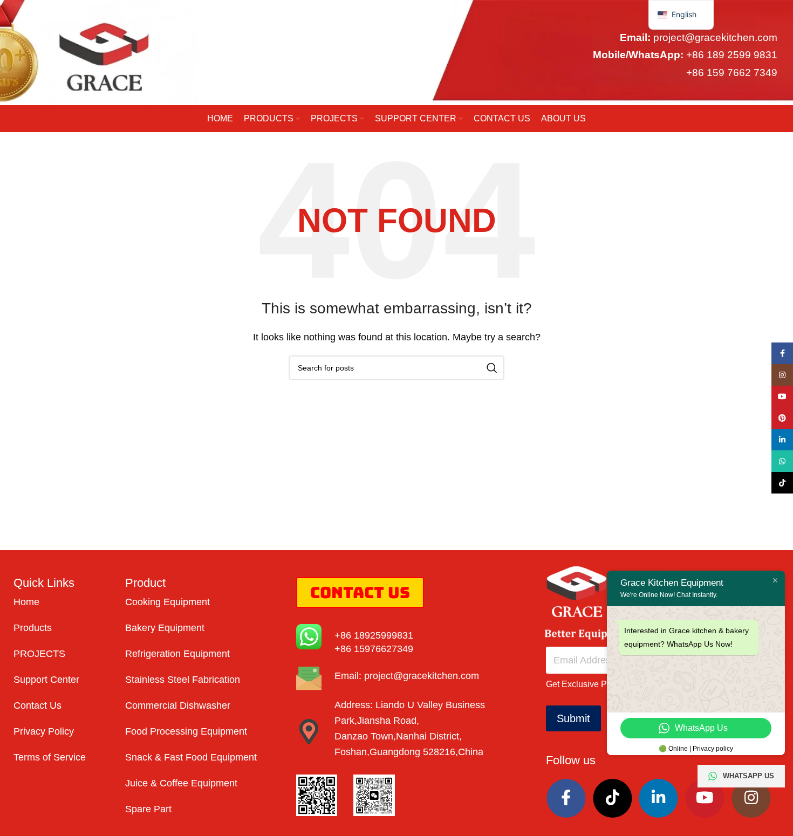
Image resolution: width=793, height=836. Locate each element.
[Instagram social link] (751, 798)
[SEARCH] (492, 367)
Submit (573, 718)
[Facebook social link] (566, 798)
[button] (681, 15)
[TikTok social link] (612, 798)
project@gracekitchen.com (715, 37)
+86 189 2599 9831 (731, 55)
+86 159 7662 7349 (731, 72)
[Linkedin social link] (658, 798)
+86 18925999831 (373, 635)
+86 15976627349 (373, 648)
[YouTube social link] (704, 798)
